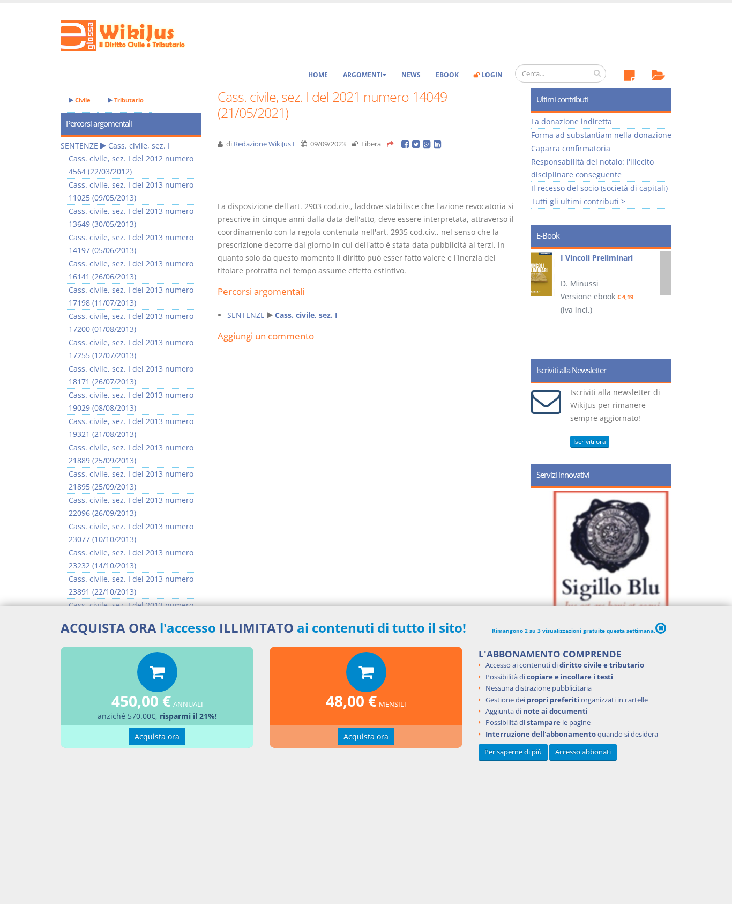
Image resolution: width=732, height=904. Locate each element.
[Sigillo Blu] (614, 584)
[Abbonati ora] (157, 675)
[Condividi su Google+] (428, 144)
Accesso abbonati (583, 751)
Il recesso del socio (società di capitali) (599, 188)
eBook (447, 74)
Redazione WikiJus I (264, 144)
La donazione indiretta (571, 121)
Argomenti (363, 74)
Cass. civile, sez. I (306, 315)
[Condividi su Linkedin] (438, 144)
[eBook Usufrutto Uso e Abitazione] (558, 273)
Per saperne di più (513, 751)
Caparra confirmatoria (570, 148)
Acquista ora (157, 736)
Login (491, 74)
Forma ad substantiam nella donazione (601, 135)
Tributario (128, 100)
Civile (82, 100)
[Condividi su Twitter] (417, 144)
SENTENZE (246, 315)
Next (659, 300)
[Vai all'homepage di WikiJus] (132, 34)
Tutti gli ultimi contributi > (578, 201)
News (411, 74)
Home (318, 74)
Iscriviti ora (589, 441)
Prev (543, 300)
